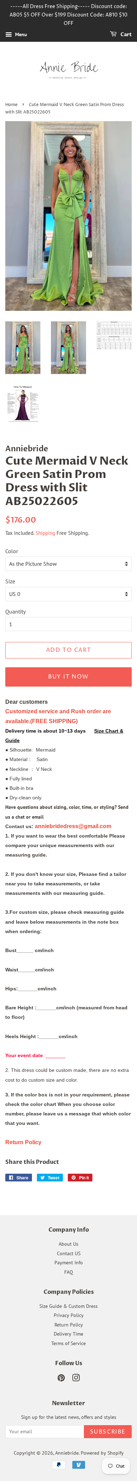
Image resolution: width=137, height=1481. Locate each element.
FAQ (68, 1272)
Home (11, 105)
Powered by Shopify (102, 1453)
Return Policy (68, 1325)
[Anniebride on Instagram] (76, 1379)
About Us (68, 1244)
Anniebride (67, 1453)
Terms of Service (68, 1343)
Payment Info (68, 1262)
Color (11, 551)
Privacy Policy (69, 1315)
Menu (20, 35)
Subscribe (108, 1432)
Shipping (45, 533)
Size (10, 581)
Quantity (15, 611)
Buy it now (68, 677)
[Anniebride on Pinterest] (61, 1379)
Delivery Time (68, 1334)
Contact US (68, 1253)
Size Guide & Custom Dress (68, 1306)
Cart (125, 35)
